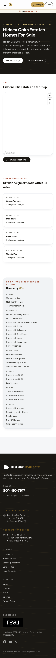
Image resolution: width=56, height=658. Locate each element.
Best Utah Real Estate (17, 652)
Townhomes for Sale (15, 306)
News (5, 592)
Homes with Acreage (15, 408)
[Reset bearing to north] (50, 103)
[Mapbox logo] (9, 152)
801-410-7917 (14, 490)
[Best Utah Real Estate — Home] (10, 4)
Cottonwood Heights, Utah (35, 25)
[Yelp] (16, 641)
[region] (28, 123)
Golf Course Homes (14, 318)
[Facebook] (4, 641)
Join (49, 5)
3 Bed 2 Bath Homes (15, 391)
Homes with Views (14, 338)
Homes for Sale (9, 558)
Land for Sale (8, 567)
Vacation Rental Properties (17, 366)
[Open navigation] (5, 4)
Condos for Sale (13, 298)
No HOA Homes (13, 420)
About (6, 584)
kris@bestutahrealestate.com (23, 495)
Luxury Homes (12, 383)
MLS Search (8, 554)
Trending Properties (11, 562)
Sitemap (6, 597)
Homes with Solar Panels (16, 334)
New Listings (11, 416)
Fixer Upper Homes (14, 354)
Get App (39, 5)
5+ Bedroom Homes (15, 399)
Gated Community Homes (17, 314)
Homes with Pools (14, 326)
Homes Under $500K (15, 379)
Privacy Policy (9, 601)
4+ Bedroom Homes (15, 395)
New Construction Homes (17, 412)
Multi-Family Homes (14, 302)
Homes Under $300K (15, 375)
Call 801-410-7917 (35, 60)
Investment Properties (15, 358)
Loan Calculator (10, 571)
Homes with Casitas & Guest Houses (21, 322)
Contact (7, 588)
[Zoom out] (50, 99)
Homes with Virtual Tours (16, 342)
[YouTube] (10, 641)
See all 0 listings (13, 60)
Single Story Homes (14, 424)
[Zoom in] (50, 95)
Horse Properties (13, 346)
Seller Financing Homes (16, 362)
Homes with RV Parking (16, 330)
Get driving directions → (17, 160)
